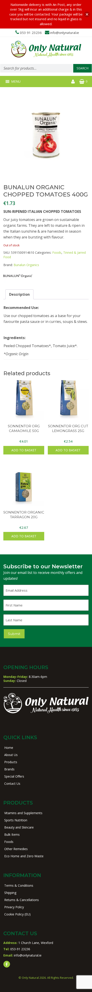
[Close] (87, 14)
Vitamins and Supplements (23, 813)
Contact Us (12, 783)
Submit (14, 634)
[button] (16, 81)
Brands (9, 769)
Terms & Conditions (18, 885)
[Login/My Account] (73, 81)
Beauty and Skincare (19, 827)
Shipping (10, 893)
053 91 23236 (31, 32)
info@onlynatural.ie (64, 32)
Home (8, 747)
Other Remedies (16, 849)
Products (10, 762)
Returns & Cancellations (21, 900)
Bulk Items (12, 834)
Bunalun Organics (26, 265)
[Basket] (81, 81)
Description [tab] (19, 294)
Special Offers (14, 776)
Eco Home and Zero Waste (24, 856)
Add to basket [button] (23, 450)
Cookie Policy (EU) (17, 914)
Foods (56, 252)
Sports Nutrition (15, 820)
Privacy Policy (14, 907)
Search (82, 68)
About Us (11, 755)
